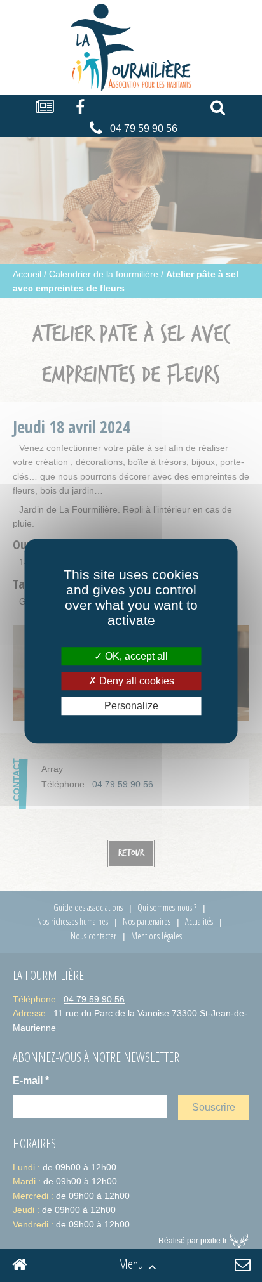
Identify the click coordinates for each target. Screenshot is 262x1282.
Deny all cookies (135, 681)
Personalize (131, 705)
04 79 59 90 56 (143, 128)
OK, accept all (135, 656)
